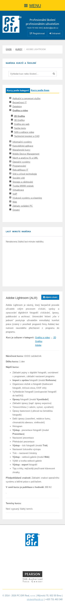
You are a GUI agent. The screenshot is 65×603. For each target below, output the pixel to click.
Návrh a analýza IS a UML (25, 158)
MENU (35, 5)
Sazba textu (20, 128)
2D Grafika (19, 116)
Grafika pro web (21, 124)
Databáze (17, 106)
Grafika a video (20, 110)
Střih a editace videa (24, 132)
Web (14, 202)
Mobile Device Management (25, 154)
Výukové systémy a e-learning (27, 198)
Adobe (38, 345)
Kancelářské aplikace (22, 146)
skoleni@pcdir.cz (51, 28)
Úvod (9, 49)
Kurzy (19, 49)
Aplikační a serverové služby (26, 98)
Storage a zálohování (22, 182)
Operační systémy (21, 162)
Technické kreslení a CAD (26, 136)
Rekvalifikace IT (20, 170)
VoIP (14, 194)
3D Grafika (19, 120)
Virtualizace (18, 190)
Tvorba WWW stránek (23, 186)
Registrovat (38, 33)
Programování (19, 166)
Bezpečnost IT (19, 102)
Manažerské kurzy (21, 150)
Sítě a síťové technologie (24, 174)
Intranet (56, 33)
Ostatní (16, 210)
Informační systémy (22, 142)
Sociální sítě (18, 178)
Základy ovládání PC (22, 206)
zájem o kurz (51, 297)
